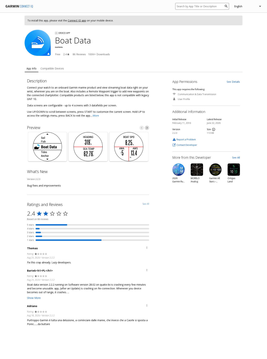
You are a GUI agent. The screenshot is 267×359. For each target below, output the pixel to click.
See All (236, 157)
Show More (34, 298)
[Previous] (141, 128)
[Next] (147, 128)
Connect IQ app (77, 20)
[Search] (227, 6)
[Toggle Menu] (146, 248)
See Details (233, 81)
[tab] (32, 68)
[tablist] (133, 68)
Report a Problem (186, 139)
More (96, 115)
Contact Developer (187, 145)
